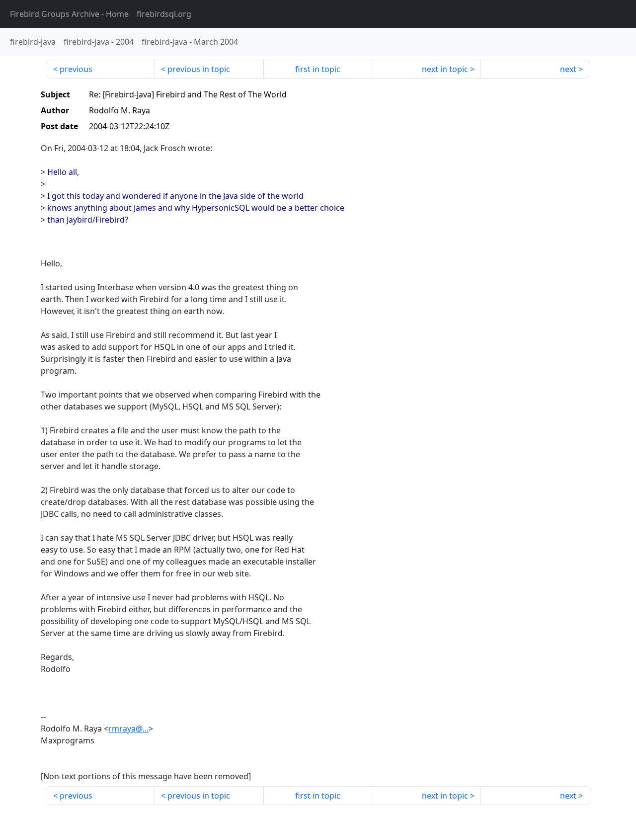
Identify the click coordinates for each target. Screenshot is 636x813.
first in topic (317, 69)
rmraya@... (128, 728)
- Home (69, 13)
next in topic (445, 69)
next (568, 69)
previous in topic (198, 69)
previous (76, 69)
